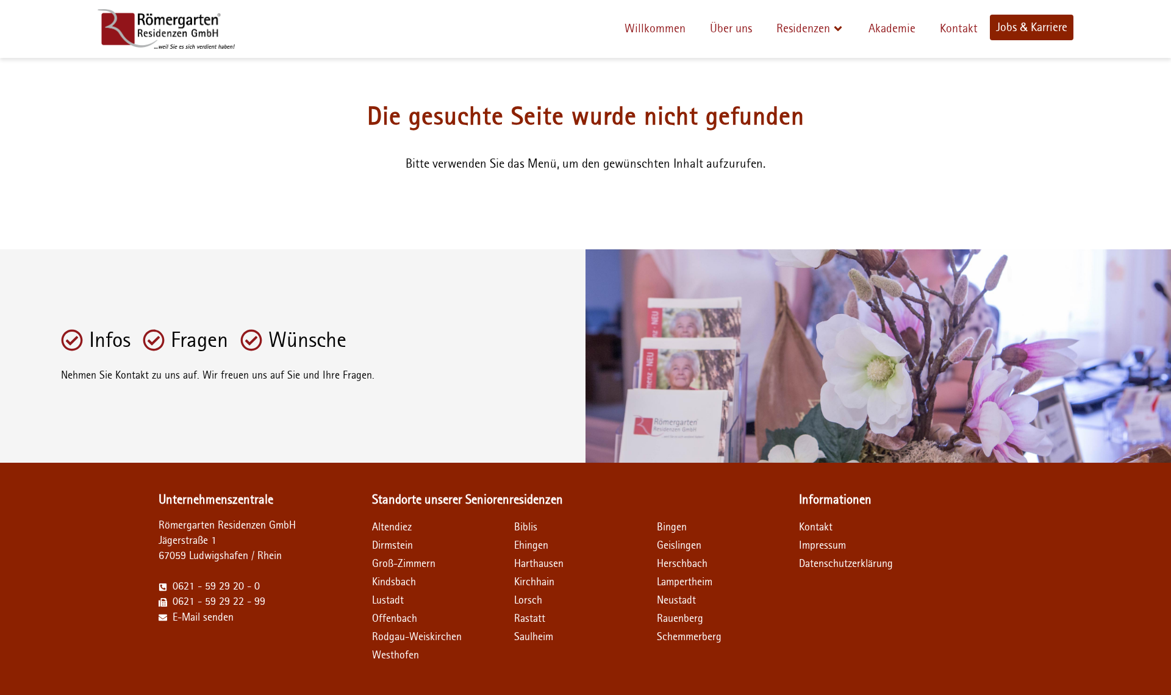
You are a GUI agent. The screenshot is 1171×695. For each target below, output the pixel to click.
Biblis (525, 527)
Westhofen (395, 655)
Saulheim (533, 637)
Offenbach (394, 618)
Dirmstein (392, 545)
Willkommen (655, 29)
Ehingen (531, 545)
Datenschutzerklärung (834, 563)
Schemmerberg (689, 637)
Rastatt (529, 618)
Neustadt (676, 600)
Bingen (672, 527)
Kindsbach (394, 582)
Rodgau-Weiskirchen (417, 637)
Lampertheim (684, 582)
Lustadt (388, 600)
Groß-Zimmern (403, 563)
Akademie (891, 29)
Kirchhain (534, 582)
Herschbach (682, 563)
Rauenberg (680, 618)
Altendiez (392, 527)
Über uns (731, 29)
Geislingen (679, 545)
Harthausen (539, 563)
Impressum (822, 545)
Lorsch (528, 600)
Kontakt (959, 29)
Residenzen (803, 29)
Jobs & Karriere (1031, 27)
